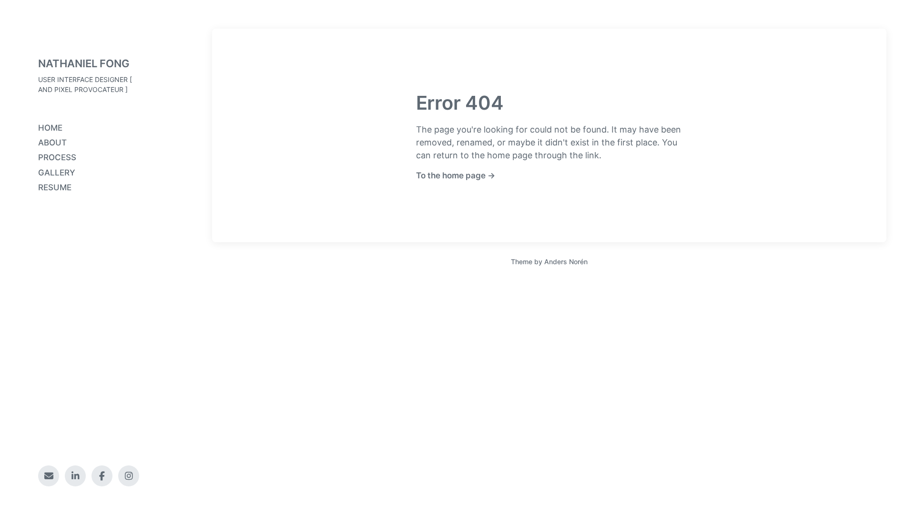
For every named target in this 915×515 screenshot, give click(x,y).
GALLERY (56, 172)
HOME (50, 128)
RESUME (54, 187)
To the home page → (455, 175)
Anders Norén (566, 262)
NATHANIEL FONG (84, 63)
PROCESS (57, 157)
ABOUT (52, 142)
